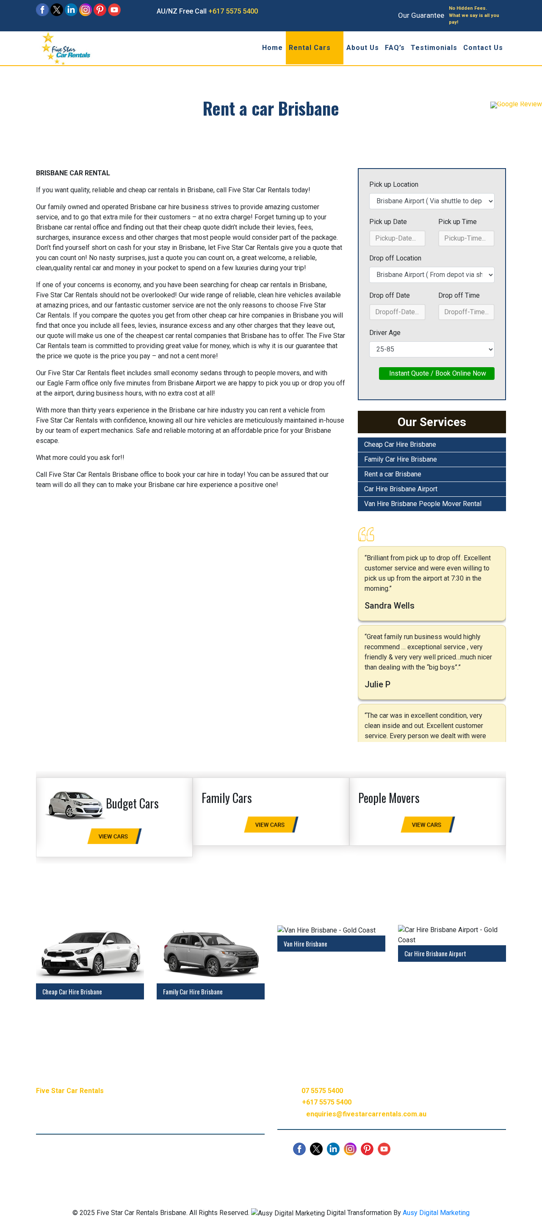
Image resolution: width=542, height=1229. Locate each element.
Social (233, 1171)
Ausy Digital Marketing (436, 1213)
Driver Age (385, 333)
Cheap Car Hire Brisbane (400, 444)
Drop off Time (459, 295)
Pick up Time (457, 222)
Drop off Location (395, 258)
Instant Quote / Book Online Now (436, 373)
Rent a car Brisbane (392, 474)
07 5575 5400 (322, 1091)
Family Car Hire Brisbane (400, 459)
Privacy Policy (272, 1171)
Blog (182, 1171)
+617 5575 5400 (233, 11)
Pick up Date (388, 222)
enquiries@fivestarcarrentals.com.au (366, 1114)
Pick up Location (393, 184)
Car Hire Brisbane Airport (400, 489)
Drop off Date (389, 295)
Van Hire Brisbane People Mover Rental (422, 504)
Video (206, 1171)
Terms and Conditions (334, 1171)
